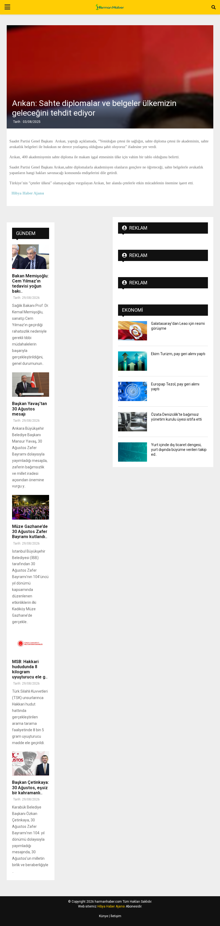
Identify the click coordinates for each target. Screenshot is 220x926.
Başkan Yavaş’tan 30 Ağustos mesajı (29, 408)
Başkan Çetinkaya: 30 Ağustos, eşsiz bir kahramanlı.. (30, 787)
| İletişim (114, 916)
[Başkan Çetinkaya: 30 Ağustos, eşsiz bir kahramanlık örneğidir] (30, 763)
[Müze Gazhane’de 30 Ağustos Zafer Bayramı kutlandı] (30, 507)
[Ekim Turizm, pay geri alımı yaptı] (132, 361)
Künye (103, 916)
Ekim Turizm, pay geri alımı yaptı (178, 354)
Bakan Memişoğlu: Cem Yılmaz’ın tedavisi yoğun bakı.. (30, 283)
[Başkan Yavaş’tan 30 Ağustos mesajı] (30, 384)
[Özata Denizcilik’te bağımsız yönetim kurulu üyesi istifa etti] (132, 421)
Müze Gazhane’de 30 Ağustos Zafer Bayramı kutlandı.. (30, 531)
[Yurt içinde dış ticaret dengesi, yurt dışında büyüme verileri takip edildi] (132, 452)
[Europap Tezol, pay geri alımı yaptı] (132, 391)
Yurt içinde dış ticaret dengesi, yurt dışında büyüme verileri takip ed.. (179, 450)
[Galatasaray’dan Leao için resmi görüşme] (132, 330)
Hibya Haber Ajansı (111, 906)
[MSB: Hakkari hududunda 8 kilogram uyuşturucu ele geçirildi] (30, 642)
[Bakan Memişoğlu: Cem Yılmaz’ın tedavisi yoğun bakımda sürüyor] (30, 256)
